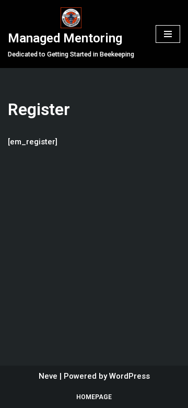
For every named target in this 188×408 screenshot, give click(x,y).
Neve (48, 376)
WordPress (129, 376)
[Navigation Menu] (168, 34)
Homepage (94, 397)
